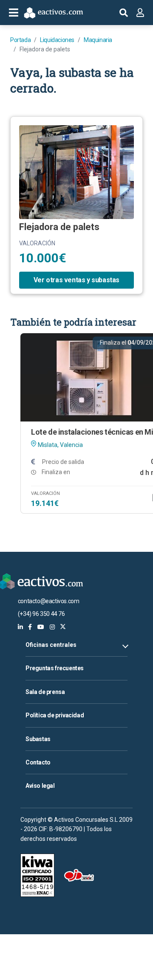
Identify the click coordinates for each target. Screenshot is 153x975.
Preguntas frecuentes (55, 668)
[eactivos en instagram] (52, 627)
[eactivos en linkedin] (20, 627)
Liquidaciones (57, 40)
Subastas (38, 739)
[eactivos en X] (63, 627)
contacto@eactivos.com (48, 601)
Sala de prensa (45, 691)
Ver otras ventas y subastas (76, 280)
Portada (20, 40)
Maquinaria (98, 40)
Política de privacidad (55, 715)
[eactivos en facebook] (30, 627)
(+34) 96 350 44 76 (41, 613)
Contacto (38, 762)
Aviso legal (40, 785)
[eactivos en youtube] (40, 627)
